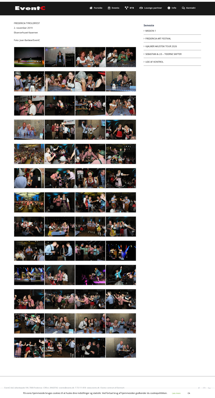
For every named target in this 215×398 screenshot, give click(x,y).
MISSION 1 (150, 30)
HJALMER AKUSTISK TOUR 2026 (161, 46)
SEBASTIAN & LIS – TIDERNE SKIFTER (163, 54)
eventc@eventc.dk (66, 387)
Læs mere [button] (176, 393)
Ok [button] (189, 393)
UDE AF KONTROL (154, 61)
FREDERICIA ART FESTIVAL (158, 38)
